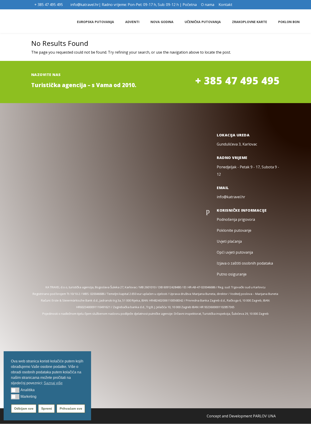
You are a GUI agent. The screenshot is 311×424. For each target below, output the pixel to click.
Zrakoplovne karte (249, 22)
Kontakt (225, 5)
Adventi (132, 22)
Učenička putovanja (203, 22)
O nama (207, 5)
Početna (190, 5)
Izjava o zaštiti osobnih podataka (245, 263)
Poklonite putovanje (234, 230)
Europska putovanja (95, 22)
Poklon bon (289, 22)
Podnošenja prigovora (236, 219)
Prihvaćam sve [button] (71, 408)
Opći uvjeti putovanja (235, 252)
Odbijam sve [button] (23, 408)
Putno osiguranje (232, 274)
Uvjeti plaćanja (229, 241)
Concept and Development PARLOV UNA (241, 416)
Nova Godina (161, 22)
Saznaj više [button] (53, 383)
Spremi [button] (46, 408)
